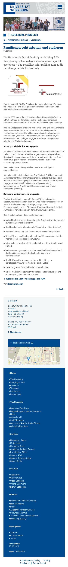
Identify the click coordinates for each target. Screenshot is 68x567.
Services (14, 434)
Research (14, 385)
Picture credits (16, 535)
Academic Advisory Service (22, 449)
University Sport (17, 446)
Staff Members (17, 420)
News (12, 414)
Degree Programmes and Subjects (25, 411)
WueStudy (14, 475)
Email (13, 327)
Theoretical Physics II (23, 35)
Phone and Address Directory (23, 501)
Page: (11, 551)
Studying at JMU (17, 382)
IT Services (15, 443)
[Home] (4, 40)
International (15, 394)
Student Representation (20, 458)
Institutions (15, 391)
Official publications (19, 426)
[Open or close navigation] (60, 7)
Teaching (14, 388)
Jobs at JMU (16, 417)
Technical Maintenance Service (24, 515)
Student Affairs (17, 455)
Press (12, 507)
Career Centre (16, 461)
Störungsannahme (18, 513)
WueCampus (16, 478)
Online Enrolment (18, 484)
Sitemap (14, 532)
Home (13, 373)
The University (16, 379)
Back (60, 289)
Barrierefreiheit (39, 563)
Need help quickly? (18, 518)
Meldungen (36, 40)
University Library (18, 440)
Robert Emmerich (15, 284)
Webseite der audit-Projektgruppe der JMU (25, 279)
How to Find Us (17, 504)
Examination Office (18, 452)
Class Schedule (17, 481)
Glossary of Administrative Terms (25, 423)
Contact (13, 301)
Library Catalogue (18, 487)
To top (13, 538)
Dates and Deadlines (19, 408)
